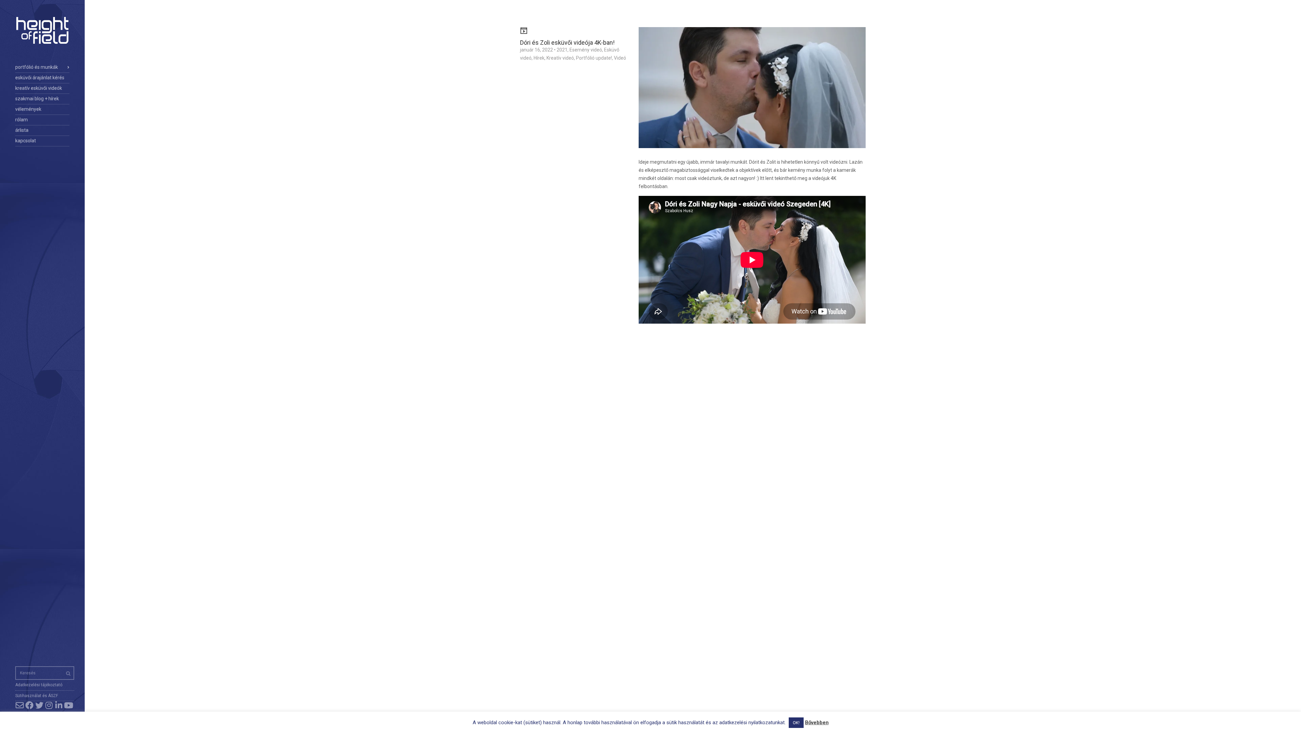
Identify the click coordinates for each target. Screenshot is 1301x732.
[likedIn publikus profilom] (59, 705)
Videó (620, 58)
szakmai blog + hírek (37, 98)
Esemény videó (586, 50)
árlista (21, 130)
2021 (562, 50)
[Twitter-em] (39, 705)
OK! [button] (796, 722)
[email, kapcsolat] (19, 705)
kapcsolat (25, 140)
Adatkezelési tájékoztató (38, 685)
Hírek (539, 58)
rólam (21, 119)
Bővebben (817, 722)
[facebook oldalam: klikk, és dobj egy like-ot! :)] (29, 705)
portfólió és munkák (36, 67)
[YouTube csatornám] (68, 705)
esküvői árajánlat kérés (39, 77)
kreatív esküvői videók (38, 88)
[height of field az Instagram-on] (49, 705)
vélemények (28, 109)
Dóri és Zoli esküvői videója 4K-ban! (567, 42)
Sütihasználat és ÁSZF (36, 695)
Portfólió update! (594, 58)
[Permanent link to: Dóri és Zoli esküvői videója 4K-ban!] (752, 92)
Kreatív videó (560, 58)
